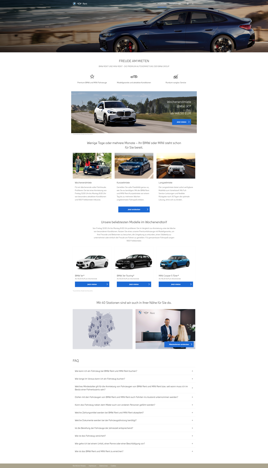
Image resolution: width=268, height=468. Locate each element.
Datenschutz (103, 466)
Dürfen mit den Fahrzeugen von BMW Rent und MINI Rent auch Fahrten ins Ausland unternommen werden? (126, 397)
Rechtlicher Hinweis (79, 466)
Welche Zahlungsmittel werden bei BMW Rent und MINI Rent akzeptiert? (109, 412)
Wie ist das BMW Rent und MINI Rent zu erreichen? (99, 451)
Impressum (92, 466)
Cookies (113, 466)
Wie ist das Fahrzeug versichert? (90, 435)
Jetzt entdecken (134, 209)
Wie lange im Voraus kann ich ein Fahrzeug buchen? (100, 378)
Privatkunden (162, 4)
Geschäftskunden (175, 4)
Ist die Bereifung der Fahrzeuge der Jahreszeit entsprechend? (104, 428)
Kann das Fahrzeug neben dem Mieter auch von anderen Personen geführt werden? (115, 404)
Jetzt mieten (181, 122)
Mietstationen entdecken (179, 344)
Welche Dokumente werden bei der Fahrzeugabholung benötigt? (106, 420)
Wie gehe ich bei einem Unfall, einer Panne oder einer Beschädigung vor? (110, 443)
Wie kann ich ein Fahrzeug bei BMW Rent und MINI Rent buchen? (106, 371)
